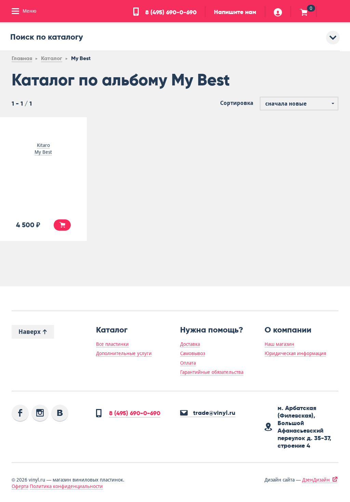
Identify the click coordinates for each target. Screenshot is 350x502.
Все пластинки (112, 344)
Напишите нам (235, 12)
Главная (22, 58)
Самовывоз (192, 353)
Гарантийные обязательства (211, 372)
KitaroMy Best (43, 149)
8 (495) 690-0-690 (170, 12)
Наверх (30, 331)
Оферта (20, 486)
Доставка (190, 344)
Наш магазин (279, 344)
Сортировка (236, 103)
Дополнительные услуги (124, 353)
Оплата (188, 363)
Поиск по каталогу (46, 37)
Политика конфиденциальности (66, 486)
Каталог (51, 58)
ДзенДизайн (316, 480)
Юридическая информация (295, 353)
